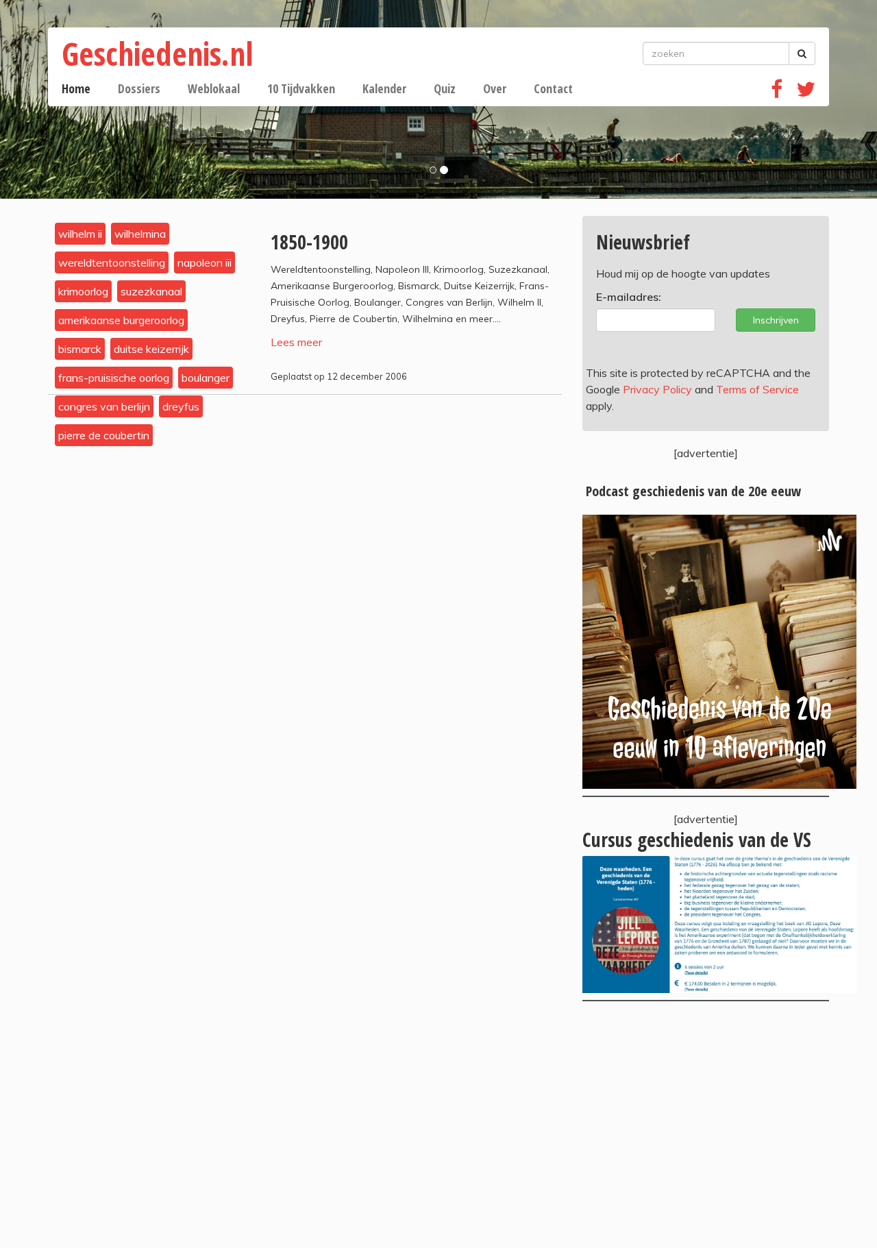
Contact (553, 88)
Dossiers (139, 88)
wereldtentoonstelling (111, 262)
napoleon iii (204, 262)
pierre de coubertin (103, 435)
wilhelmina (140, 234)
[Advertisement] (705, 1125)
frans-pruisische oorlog (113, 377)
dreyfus (180, 406)
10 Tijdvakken (301, 88)
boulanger (206, 377)
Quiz (445, 88)
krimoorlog (83, 291)
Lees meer (296, 342)
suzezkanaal (151, 291)
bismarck (79, 349)
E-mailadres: (628, 297)
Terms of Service (757, 389)
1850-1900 (309, 242)
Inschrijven (776, 320)
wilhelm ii (80, 234)
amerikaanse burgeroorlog (121, 320)
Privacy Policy (657, 389)
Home (76, 88)
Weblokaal (214, 88)
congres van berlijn (104, 406)
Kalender (384, 88)
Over (494, 88)
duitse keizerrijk (151, 349)
